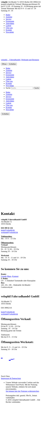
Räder (8, 15)
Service (8, 19)
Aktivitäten (10, 23)
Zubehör (9, 17)
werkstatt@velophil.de (9, 232)
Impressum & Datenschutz (11, 378)
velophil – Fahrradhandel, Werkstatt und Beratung (20, 60)
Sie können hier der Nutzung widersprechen (22, 391)
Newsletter (10, 32)
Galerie (8, 26)
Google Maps (6, 276)
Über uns (9, 28)
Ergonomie (10, 21)
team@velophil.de (8, 230)
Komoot (15, 276)
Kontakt (9, 30)
